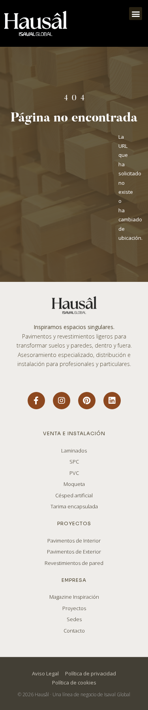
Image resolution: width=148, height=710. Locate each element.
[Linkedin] (112, 400)
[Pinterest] (87, 400)
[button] (135, 13)
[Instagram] (61, 400)
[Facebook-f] (36, 400)
